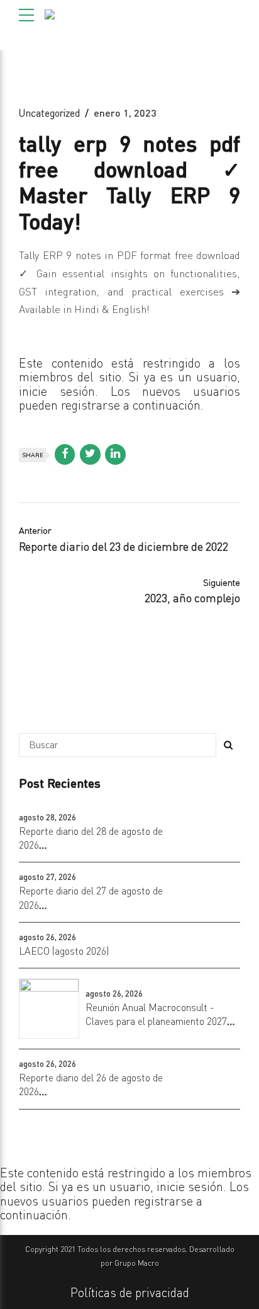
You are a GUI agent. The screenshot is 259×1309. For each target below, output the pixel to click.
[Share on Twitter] (90, 454)
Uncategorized (49, 113)
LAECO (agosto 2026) (64, 951)
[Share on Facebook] (65, 454)
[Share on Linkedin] (115, 454)
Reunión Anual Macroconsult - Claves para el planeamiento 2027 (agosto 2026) (156, 1021)
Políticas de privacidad (129, 1292)
